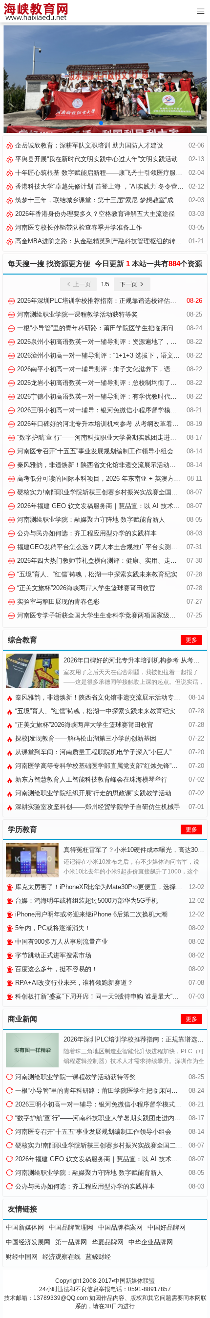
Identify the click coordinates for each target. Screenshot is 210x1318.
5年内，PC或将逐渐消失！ (52, 928)
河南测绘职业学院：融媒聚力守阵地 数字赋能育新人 (90, 519)
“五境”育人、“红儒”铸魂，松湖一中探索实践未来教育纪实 (96, 574)
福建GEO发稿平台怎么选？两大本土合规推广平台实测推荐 (99, 547)
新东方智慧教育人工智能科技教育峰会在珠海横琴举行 (90, 779)
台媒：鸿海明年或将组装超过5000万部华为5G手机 (85, 900)
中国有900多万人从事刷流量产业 (60, 941)
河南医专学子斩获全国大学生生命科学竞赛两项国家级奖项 (98, 615)
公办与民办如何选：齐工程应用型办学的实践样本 (86, 533)
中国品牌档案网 (120, 1227)
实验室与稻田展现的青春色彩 (57, 601)
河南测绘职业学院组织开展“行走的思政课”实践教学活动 (92, 793)
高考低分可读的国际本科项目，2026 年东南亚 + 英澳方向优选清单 (110, 478)
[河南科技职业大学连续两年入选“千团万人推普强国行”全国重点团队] (105, 79)
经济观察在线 (61, 1256)
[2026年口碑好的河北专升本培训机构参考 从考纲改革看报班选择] (32, 671)
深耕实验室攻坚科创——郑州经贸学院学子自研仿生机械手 (96, 806)
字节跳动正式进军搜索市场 (52, 955)
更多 (191, 640)
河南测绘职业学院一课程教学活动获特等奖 (76, 314)
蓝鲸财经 (98, 1256)
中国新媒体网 (25, 1227)
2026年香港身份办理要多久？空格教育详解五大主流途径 (94, 213)
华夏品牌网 (108, 1242)
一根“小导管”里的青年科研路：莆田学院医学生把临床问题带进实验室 (111, 1090)
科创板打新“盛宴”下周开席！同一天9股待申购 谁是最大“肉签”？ (103, 996)
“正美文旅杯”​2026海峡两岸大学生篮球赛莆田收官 (85, 588)
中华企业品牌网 (150, 1242)
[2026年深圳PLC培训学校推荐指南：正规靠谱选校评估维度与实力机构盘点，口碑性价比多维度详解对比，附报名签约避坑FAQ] (32, 1050)
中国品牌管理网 (71, 1227)
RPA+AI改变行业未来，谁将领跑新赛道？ (73, 982)
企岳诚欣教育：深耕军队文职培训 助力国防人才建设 (88, 145)
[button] (101, 123)
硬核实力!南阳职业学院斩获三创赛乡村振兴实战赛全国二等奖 (102, 492)
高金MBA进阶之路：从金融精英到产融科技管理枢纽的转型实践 (103, 241)
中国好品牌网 (166, 1227)
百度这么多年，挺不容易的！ (55, 969)
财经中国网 (22, 1256)
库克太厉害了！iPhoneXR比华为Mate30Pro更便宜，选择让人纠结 (107, 887)
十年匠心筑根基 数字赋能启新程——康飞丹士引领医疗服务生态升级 (110, 172)
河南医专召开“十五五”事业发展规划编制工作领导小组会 (94, 451)
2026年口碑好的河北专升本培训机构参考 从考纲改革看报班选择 (106, 423)
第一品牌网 (71, 1242)
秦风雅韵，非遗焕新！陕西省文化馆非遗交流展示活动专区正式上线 (111, 464)
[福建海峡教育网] (35, 11)
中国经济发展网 (28, 1242)
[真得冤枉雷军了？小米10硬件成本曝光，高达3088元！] (32, 860)
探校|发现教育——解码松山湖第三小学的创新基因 (84, 738)
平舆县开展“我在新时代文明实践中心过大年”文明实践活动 (95, 159)
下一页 (129, 284)
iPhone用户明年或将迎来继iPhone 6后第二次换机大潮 (90, 914)
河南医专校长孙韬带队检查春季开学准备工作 (77, 227)
